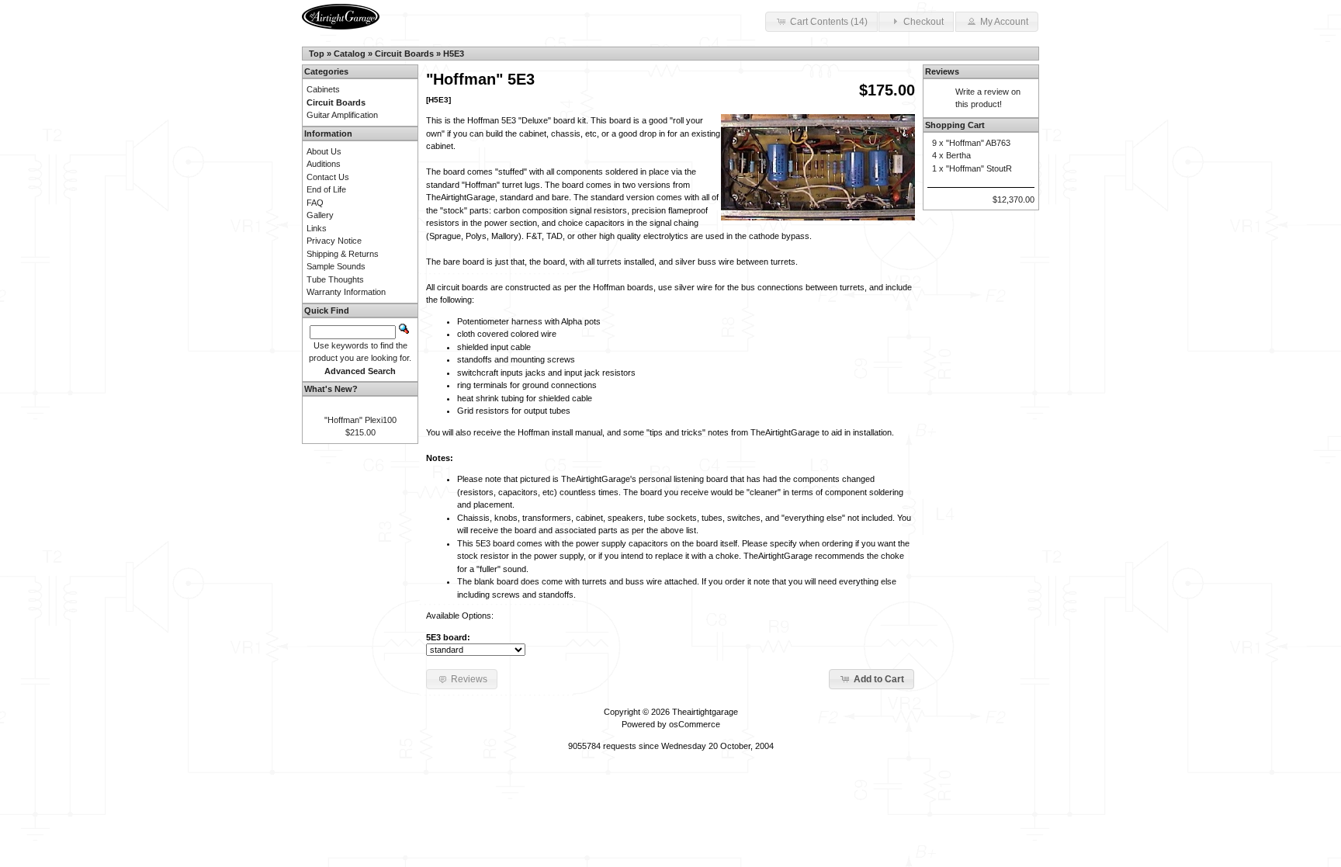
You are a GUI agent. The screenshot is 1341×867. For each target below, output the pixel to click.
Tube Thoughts (335, 279)
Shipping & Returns (343, 253)
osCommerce (694, 724)
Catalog (350, 53)
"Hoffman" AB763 (978, 142)
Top (316, 53)
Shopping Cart (955, 125)
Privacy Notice (334, 240)
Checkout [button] (923, 21)
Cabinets (323, 89)
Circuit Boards (404, 53)
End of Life (326, 189)
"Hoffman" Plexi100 (360, 420)
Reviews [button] (469, 679)
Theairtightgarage (705, 711)
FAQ (315, 202)
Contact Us (328, 177)
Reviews (942, 71)
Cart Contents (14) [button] (829, 21)
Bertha (958, 155)
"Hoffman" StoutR (979, 168)
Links (317, 228)
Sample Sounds (336, 266)
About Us (324, 151)
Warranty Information (346, 292)
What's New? (331, 389)
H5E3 (453, 53)
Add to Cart (879, 679)
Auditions (324, 163)
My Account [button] (1004, 21)
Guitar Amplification (342, 115)
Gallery (320, 215)
